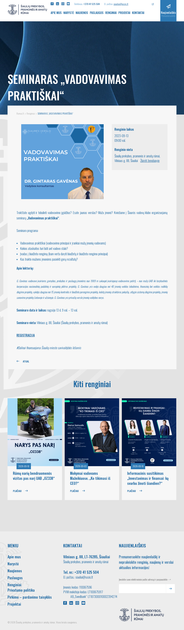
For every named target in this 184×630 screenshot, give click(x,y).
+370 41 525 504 (91, 4)
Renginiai (111, 13)
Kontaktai (138, 13)
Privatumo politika (21, 590)
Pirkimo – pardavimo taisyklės (30, 597)
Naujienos (82, 13)
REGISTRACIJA (26, 335)
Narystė (68, 13)
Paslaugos (97, 13)
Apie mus (56, 13)
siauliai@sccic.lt (121, 4)
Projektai (124, 13)
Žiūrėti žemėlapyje (150, 160)
